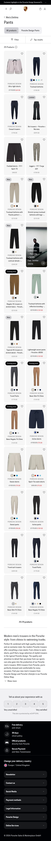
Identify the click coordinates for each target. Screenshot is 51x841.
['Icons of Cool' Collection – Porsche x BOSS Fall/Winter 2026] (36, 244)
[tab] (11, 30)
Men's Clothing (12, 17)
